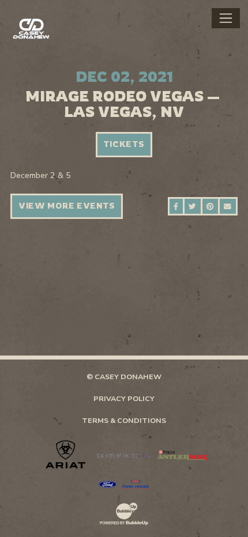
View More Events (66, 206)
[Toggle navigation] (226, 18)
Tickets (123, 144)
